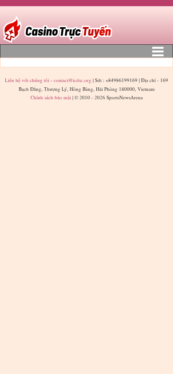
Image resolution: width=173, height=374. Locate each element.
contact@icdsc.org (72, 80)
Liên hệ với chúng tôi (28, 80)
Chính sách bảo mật (51, 97)
